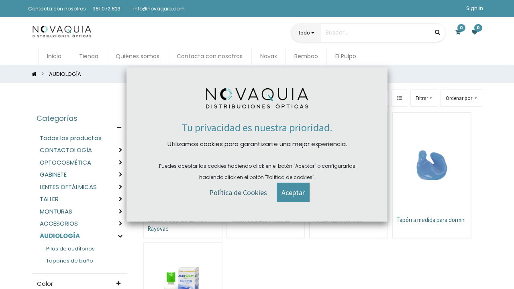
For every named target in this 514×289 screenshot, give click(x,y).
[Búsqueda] (437, 32)
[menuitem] (54, 56)
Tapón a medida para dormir (430, 220)
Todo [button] (304, 32)
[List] (399, 98)
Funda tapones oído (338, 220)
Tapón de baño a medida (260, 220)
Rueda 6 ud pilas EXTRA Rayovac (176, 224)
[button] (461, 98)
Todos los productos (71, 138)
